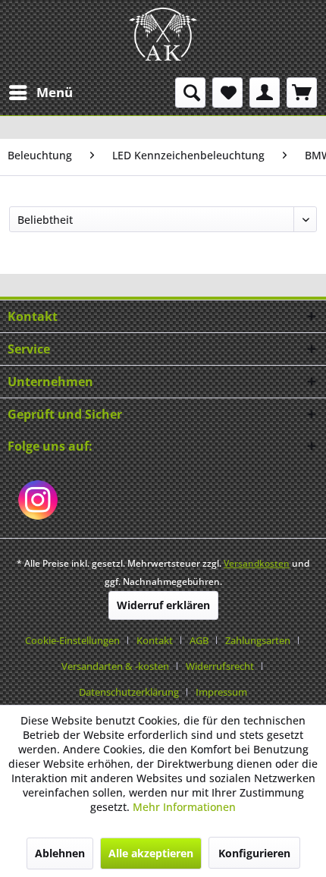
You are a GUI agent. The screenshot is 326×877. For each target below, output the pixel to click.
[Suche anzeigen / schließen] (190, 92)
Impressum (221, 692)
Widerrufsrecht (220, 666)
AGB (199, 640)
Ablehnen (60, 853)
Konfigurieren (254, 853)
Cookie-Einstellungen (72, 640)
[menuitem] (40, 92)
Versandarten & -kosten (115, 666)
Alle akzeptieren (150, 853)
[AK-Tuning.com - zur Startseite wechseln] (162, 34)
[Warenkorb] (302, 92)
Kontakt (154, 640)
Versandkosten (257, 563)
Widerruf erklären (163, 605)
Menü (54, 92)
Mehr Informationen (184, 807)
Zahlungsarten (257, 640)
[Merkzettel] (227, 92)
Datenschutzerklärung (129, 692)
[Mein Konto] (264, 92)
